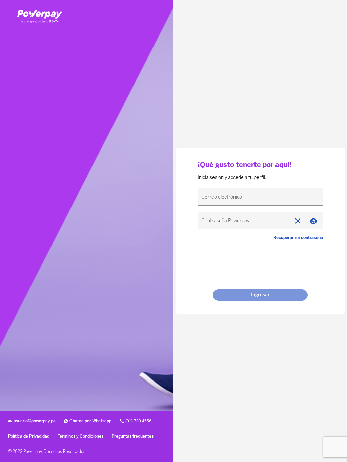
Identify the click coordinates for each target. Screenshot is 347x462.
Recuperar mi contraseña (298, 238)
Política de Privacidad (28, 436)
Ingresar (260, 295)
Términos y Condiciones (80, 436)
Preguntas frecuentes (132, 436)
